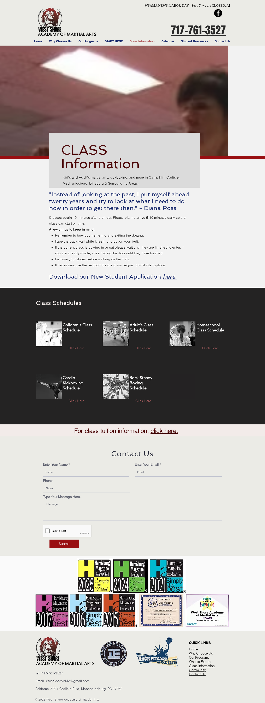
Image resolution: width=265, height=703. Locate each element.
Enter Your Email (147, 464)
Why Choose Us (201, 653)
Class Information (202, 666)
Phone (48, 480)
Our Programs (199, 657)
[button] (210, 401)
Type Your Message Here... (62, 496)
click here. (164, 430)
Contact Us (197, 674)
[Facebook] (218, 13)
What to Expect (200, 662)
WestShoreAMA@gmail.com (68, 681)
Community (197, 670)
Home (193, 649)
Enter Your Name (55, 464)
